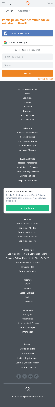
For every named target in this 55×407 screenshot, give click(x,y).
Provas (27, 102)
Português (27, 314)
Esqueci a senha (45, 78)
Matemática (27, 318)
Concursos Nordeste (27, 232)
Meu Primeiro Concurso (27, 167)
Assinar (27, 344)
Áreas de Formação (27, 145)
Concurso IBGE (27, 267)
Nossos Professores (27, 162)
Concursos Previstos (27, 236)
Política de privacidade (27, 358)
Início (27, 93)
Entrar (50, 3)
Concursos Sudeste (27, 241)
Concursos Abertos (27, 228)
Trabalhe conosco (27, 367)
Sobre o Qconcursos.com (27, 362)
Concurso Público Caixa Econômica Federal (27, 253)
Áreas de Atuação (27, 150)
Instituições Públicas (27, 141)
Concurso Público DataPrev (27, 262)
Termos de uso (28, 353)
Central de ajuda (27, 348)
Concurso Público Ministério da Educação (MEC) (28, 258)
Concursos (27, 97)
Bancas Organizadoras (27, 132)
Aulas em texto (27, 119)
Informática (27, 331)
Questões (27, 111)
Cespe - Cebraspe (27, 292)
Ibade (27, 297)
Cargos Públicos (27, 136)
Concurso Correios (27, 271)
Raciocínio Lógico (27, 327)
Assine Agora (27, 208)
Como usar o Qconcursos (27, 171)
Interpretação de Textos (27, 323)
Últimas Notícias (27, 175)
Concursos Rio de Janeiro (27, 223)
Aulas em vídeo (28, 115)
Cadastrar (23, 10)
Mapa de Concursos (27, 180)
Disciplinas (27, 106)
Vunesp (27, 288)
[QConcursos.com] (27, 389)
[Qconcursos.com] (27, 3)
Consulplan (28, 301)
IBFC (27, 284)
